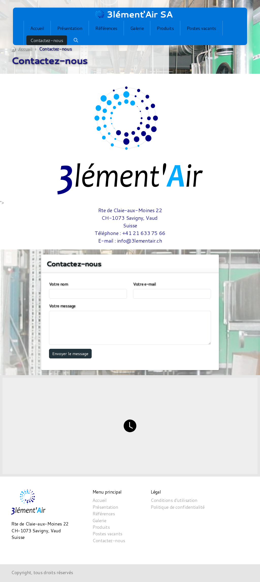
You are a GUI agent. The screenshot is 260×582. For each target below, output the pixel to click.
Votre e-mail (144, 284)
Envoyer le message (70, 353)
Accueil (25, 49)
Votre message (62, 305)
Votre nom (58, 284)
